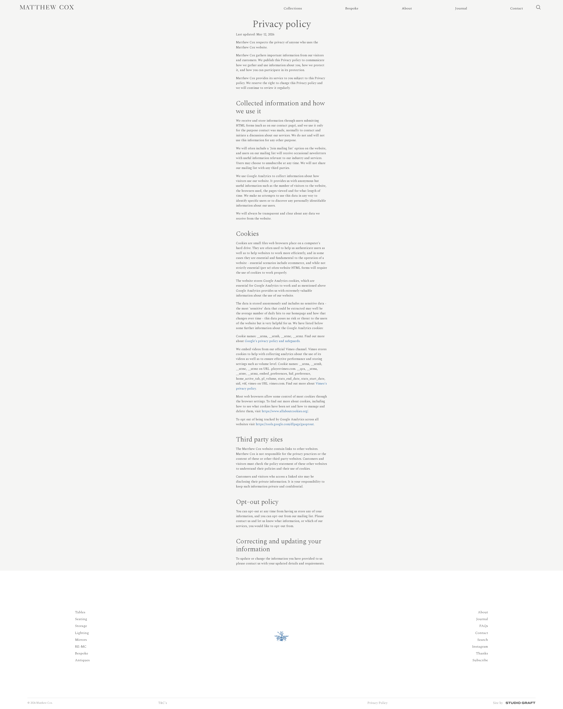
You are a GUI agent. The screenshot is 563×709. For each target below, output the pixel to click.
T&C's (162, 703)
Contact (481, 633)
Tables (80, 612)
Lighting (82, 633)
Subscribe (480, 660)
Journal (482, 619)
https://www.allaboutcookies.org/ (285, 411)
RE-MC (80, 646)
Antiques (82, 660)
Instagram (480, 646)
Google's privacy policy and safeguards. (272, 341)
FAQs (483, 625)
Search (482, 639)
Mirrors (81, 639)
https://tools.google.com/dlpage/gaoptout (285, 424)
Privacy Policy (377, 703)
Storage (81, 625)
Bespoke (81, 653)
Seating (81, 619)
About (483, 612)
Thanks (482, 653)
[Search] (538, 7)
